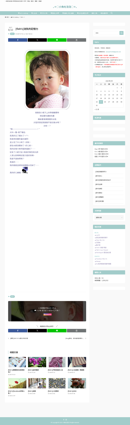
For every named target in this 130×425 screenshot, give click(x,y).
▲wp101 (97, 235)
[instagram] (66, 420)
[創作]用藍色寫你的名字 (103, 180)
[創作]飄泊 (98, 193)
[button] (17, 40)
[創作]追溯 (98, 184)
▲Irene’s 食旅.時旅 (100, 247)
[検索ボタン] (111, 13)
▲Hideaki (98, 261)
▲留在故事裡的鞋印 (101, 237)
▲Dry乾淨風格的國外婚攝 (103, 264)
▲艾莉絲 (97, 242)
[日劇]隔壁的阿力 (100, 172)
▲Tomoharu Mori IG (101, 259)
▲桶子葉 (97, 245)
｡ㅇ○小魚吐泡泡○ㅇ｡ (65, 6)
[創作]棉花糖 (99, 201)
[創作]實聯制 (99, 197)
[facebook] (64, 420)
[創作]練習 (98, 189)
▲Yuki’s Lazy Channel (101, 250)
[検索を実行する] (121, 33)
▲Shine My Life (100, 240)
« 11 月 (97, 109)
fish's (12, 34)
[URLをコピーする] (76, 40)
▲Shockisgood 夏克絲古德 (103, 252)
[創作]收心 (98, 176)
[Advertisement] (47, 190)
